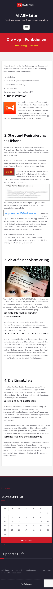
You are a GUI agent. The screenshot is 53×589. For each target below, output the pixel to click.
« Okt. (3, 544)
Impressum (5, 488)
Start (17, 45)
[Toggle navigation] (26, 27)
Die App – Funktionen (29, 45)
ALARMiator (27, 15)
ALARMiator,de (26, 584)
